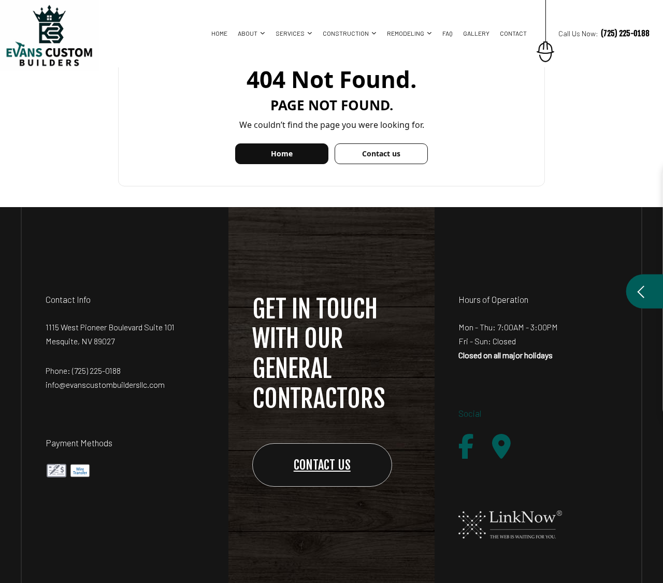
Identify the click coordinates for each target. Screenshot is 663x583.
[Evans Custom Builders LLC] (49, 34)
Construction (346, 33)
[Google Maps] (501, 446)
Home (219, 33)
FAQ (447, 33)
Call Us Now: (604, 33)
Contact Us (322, 465)
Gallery (476, 33)
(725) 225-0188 (96, 370)
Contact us (381, 153)
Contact (513, 33)
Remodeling (405, 33)
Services (290, 33)
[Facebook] (466, 446)
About (247, 33)
